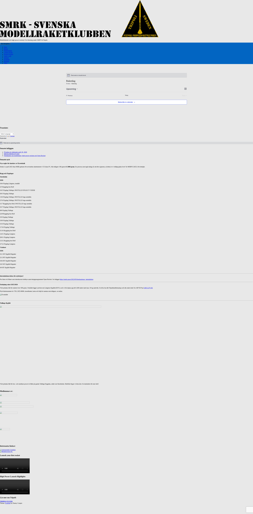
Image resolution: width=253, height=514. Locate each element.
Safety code (7, 56)
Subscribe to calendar (125, 102)
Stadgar (6, 58)
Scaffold (7, 503)
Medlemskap (8, 50)
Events (68, 83)
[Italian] (9, 131)
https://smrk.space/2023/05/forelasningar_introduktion (76, 279)
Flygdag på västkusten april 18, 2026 (15, 152)
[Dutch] (5, 131)
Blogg (6, 49)
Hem (5, 47)
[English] (1, 131)
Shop (5, 63)
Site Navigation (5, 43)
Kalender (7, 59)
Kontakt (6, 61)
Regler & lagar (8, 54)
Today (126, 95)
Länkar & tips (8, 52)
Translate (12, 136)
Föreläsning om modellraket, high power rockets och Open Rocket (24, 156)
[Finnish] (3, 131)
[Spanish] (11, 131)
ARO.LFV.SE (148, 288)
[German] (7, 131)
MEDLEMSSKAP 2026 (11, 154)
